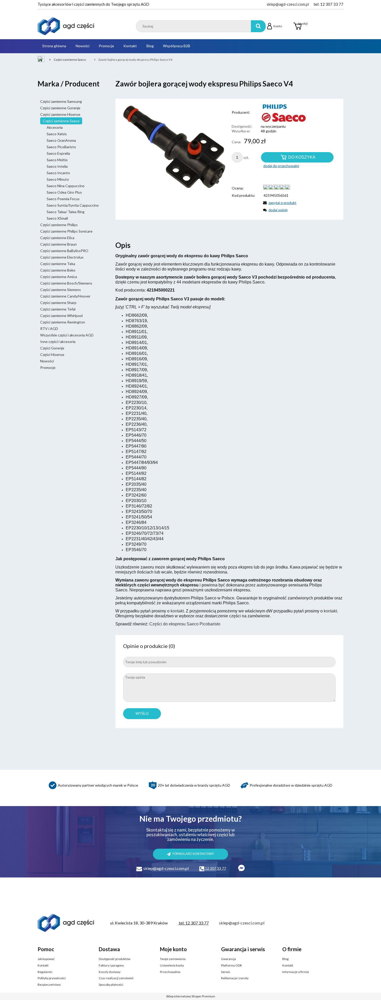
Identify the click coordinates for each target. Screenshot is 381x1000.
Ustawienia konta (172, 965)
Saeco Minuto (58, 179)
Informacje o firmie (295, 972)
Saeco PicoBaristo (61, 147)
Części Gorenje (52, 348)
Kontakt (43, 965)
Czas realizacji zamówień (116, 978)
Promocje (47, 367)
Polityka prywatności (52, 978)
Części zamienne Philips (59, 224)
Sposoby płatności (111, 985)
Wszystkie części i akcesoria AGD (67, 335)
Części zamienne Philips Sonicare (66, 231)
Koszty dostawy (110, 972)
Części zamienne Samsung (61, 101)
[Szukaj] (258, 26)
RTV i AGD (49, 328)
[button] (279, 202)
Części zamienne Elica (57, 237)
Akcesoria (55, 127)
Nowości (47, 361)
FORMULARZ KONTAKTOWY (193, 854)
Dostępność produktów (114, 959)
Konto (277, 26)
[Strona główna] (66, 26)
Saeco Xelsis (57, 134)
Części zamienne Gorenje (60, 108)
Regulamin (45, 972)
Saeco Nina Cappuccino (65, 186)
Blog (285, 959)
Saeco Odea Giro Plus (64, 192)
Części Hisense (52, 354)
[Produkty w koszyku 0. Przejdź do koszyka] (297, 26)
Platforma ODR (231, 965)
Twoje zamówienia (173, 959)
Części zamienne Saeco (61, 121)
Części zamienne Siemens (60, 289)
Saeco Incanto (58, 173)
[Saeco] (281, 112)
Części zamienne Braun (58, 244)
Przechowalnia (170, 972)
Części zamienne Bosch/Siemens (66, 283)
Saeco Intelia (57, 166)
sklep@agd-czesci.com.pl (288, 4)
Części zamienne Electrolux (61, 257)
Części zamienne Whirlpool (61, 315)
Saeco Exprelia (58, 153)
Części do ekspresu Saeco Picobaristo (184, 624)
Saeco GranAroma (61, 140)
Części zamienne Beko (57, 270)
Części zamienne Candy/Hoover (65, 296)
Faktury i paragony (111, 965)
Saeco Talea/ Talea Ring (65, 212)
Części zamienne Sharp (58, 302)
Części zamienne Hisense (60, 114)
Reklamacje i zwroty (235, 978)
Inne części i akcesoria (57, 341)
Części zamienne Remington (62, 322)
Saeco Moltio (57, 160)
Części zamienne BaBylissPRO (64, 250)
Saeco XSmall (57, 218)
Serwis (225, 972)
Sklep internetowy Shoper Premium (190, 996)
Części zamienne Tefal (57, 309)
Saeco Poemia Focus (63, 199)
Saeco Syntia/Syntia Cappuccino (73, 205)
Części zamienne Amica (58, 276)
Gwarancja (228, 959)
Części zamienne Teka (57, 263)
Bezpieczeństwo (49, 985)
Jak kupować (46, 959)
